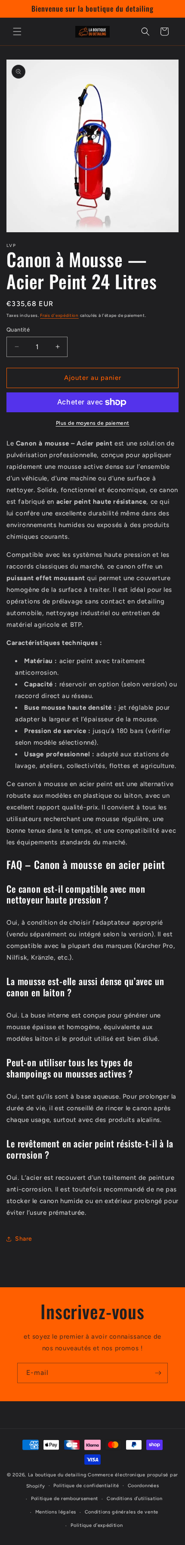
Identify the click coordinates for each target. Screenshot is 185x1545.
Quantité (18, 329)
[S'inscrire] (157, 1373)
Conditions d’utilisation (135, 1498)
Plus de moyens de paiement (93, 423)
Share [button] (23, 1238)
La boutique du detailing (57, 1475)
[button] (17, 31)
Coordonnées (143, 1485)
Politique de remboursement (64, 1498)
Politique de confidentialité (86, 1485)
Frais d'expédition (59, 315)
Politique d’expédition (97, 1525)
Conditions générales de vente (121, 1512)
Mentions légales (55, 1512)
